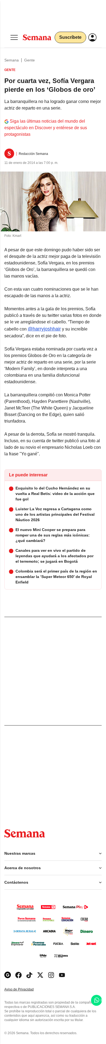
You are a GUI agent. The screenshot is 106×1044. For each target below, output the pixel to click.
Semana (11, 60)
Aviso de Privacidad (24, 989)
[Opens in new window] (18, 975)
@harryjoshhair (44, 329)
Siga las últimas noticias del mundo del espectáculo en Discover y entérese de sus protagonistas (45, 128)
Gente (29, 60)
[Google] (7, 975)
